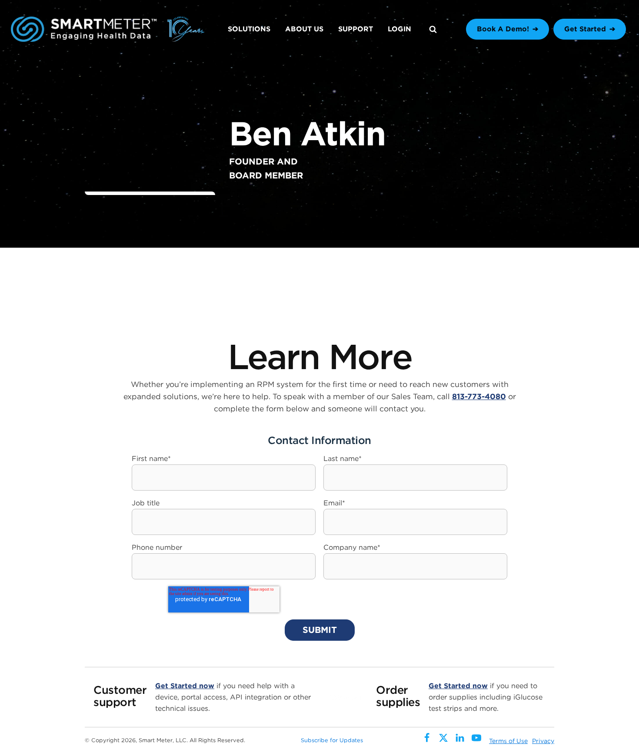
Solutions (249, 29)
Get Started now (184, 686)
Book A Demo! (503, 29)
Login (399, 29)
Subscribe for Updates (332, 740)
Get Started (585, 29)
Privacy (543, 740)
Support (355, 29)
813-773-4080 (479, 396)
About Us (304, 29)
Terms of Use (508, 740)
